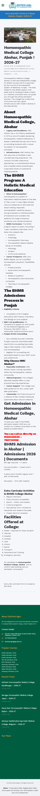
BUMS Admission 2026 (9, 657)
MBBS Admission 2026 (9, 669)
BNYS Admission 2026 (9, 667)
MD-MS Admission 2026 (9, 660)
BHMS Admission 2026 (9, 655)
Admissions (22, 66)
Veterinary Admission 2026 (10, 671)
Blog (16, 68)
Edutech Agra (23, 71)
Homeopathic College (26, 68)
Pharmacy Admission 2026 (10, 664)
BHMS (12, 68)
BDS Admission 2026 (8, 662)
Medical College (10, 71)
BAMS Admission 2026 (9, 653)
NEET (28, 355)
